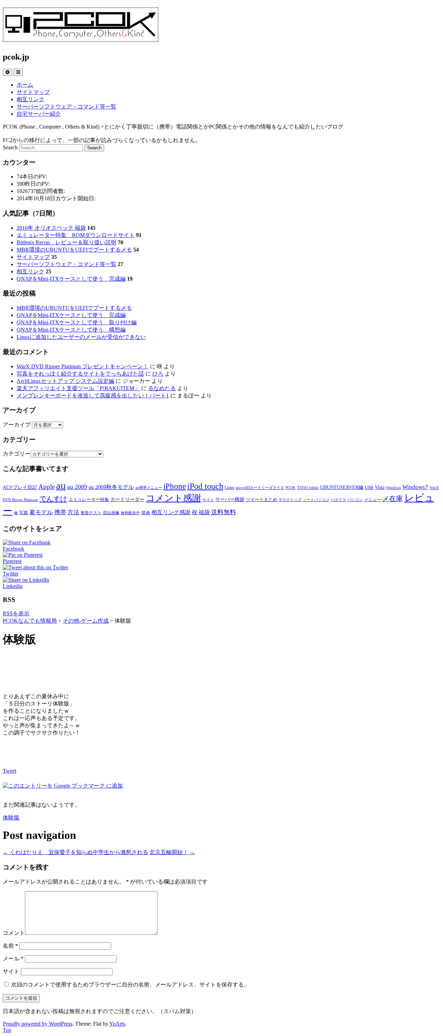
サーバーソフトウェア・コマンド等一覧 (66, 106)
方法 (73, 512)
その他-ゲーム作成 (86, 621)
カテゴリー (16, 454)
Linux (229, 487)
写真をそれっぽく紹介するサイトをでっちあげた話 (80, 374)
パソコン (355, 500)
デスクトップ (290, 500)
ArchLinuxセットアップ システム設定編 (65, 381)
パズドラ (338, 500)
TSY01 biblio (308, 488)
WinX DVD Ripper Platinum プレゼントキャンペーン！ (82, 366)
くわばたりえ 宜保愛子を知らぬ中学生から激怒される (75, 852)
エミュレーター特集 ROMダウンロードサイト (76, 235)
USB (369, 487)
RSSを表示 (16, 613)
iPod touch (205, 486)
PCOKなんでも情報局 (30, 621)
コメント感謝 (173, 498)
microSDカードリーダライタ (260, 488)
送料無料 (223, 512)
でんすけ (53, 498)
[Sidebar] (7, 72)
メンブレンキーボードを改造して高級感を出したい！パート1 (93, 395)
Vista (380, 487)
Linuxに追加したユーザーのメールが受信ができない (81, 337)
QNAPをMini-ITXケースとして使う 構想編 (71, 330)
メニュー (372, 499)
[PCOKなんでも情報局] (81, 38)
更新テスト (91, 512)
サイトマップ (33, 92)
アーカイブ (16, 425)
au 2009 (77, 486)
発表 (145, 512)
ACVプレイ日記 (20, 487)
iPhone (174, 486)
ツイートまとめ (261, 499)
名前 (10, 946)
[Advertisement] (221, 670)
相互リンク (30, 99)
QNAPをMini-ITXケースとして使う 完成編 (71, 279)
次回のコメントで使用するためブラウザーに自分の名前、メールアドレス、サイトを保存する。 (130, 984)
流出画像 (111, 512)
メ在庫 (392, 498)
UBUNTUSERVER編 (341, 487)
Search (10, 147)
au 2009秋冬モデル (111, 487)
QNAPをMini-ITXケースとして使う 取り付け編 (77, 322)
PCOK (291, 488)
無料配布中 (130, 513)
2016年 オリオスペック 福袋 (51, 228)
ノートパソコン (316, 500)
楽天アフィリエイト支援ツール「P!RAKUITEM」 (78, 388)
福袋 (204, 512)
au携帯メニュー (148, 488)
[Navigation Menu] (18, 72)
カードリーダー (127, 499)
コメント (14, 933)
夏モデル (41, 512)
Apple (46, 486)
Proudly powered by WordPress (37, 1024)
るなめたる (162, 388)
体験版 (11, 817)
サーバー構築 (229, 499)
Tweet (9, 771)
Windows (393, 488)
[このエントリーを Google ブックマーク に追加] (63, 786)
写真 (23, 512)
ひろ (157, 374)
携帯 (60, 512)
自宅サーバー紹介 (39, 114)
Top (7, 1030)
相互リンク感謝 (171, 512)
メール (13, 959)
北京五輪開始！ (172, 852)
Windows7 (415, 486)
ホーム (25, 85)
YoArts (117, 1024)
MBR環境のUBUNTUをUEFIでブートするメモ (74, 250)
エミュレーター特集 (89, 499)
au (61, 485)
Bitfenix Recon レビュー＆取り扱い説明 (66, 242)
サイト (208, 500)
